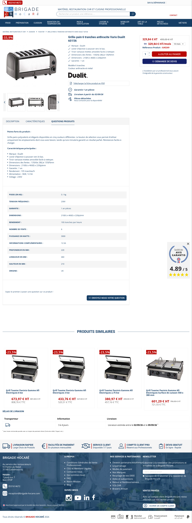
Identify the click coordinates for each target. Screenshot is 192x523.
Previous (4, 102)
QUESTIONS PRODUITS (62, 121)
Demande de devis (166, 61)
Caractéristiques (35, 121)
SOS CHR (116, 485)
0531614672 (14, 2)
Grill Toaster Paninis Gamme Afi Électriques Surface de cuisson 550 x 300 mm (164, 393)
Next (58, 102)
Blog (69, 484)
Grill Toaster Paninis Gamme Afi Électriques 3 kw (69, 391)
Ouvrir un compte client (161, 506)
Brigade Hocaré (16, 457)
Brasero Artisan (120, 488)
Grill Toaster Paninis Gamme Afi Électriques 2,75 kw (116, 391)
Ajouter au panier (169, 54)
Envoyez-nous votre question (107, 298)
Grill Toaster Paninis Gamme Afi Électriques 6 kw (22, 391)
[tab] (12, 121)
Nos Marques (119, 472)
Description (12, 121)
